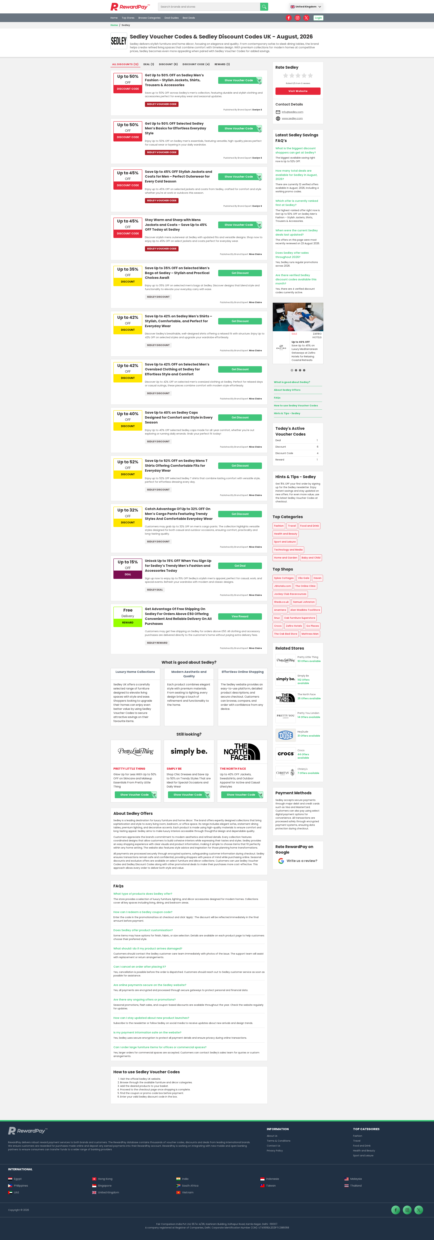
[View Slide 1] (292, 370)
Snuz (277, 618)
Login (318, 18)
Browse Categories (150, 18)
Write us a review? (302, 860)
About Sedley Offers (287, 390)
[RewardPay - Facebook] (289, 18)
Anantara (280, 610)
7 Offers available (308, 773)
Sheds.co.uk (281, 602)
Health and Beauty (285, 533)
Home (114, 18)
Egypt (18, 1179)
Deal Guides (172, 18)
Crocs (278, 626)
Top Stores (128, 18)
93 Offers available (309, 661)
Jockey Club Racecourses (290, 594)
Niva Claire (255, 254)
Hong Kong (105, 1179)
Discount (166, 64)
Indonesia (272, 1179)
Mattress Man (310, 634)
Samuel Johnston (304, 602)
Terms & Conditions (278, 1140)
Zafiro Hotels (294, 626)
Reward (220, 64)
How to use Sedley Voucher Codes (296, 405)
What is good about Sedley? (292, 382)
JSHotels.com (282, 586)
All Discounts (122, 64)
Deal (146, 64)
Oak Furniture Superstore (299, 618)
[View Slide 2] (296, 370)
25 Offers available (309, 698)
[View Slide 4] (304, 370)
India (185, 1179)
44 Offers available (303, 756)
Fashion (279, 525)
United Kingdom (305, 6)
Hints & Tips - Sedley (287, 413)
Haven (317, 578)
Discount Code (194, 64)
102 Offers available (304, 681)
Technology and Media (288, 549)
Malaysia (356, 1179)
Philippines (21, 1186)
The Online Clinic (305, 586)
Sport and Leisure (285, 541)
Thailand (356, 1186)
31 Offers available (309, 735)
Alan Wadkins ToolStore (305, 610)
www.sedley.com (292, 118)
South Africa (190, 1186)
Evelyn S (257, 109)
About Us (272, 1136)
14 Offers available (309, 717)
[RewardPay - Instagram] (297, 18)
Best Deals (189, 18)
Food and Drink (309, 525)
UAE (16, 1192)
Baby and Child (311, 557)
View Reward (240, 616)
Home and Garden (285, 557)
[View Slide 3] (300, 370)
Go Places (312, 626)
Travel (292, 525)
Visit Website (298, 91)
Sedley (126, 25)
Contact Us (273, 1145)
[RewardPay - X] (306, 18)
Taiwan (271, 1186)
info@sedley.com (292, 112)
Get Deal (240, 565)
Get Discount (240, 273)
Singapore (105, 1186)
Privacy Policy (275, 1150)
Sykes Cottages (284, 578)
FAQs (277, 397)
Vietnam (187, 1192)
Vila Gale (303, 578)
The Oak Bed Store (285, 634)
